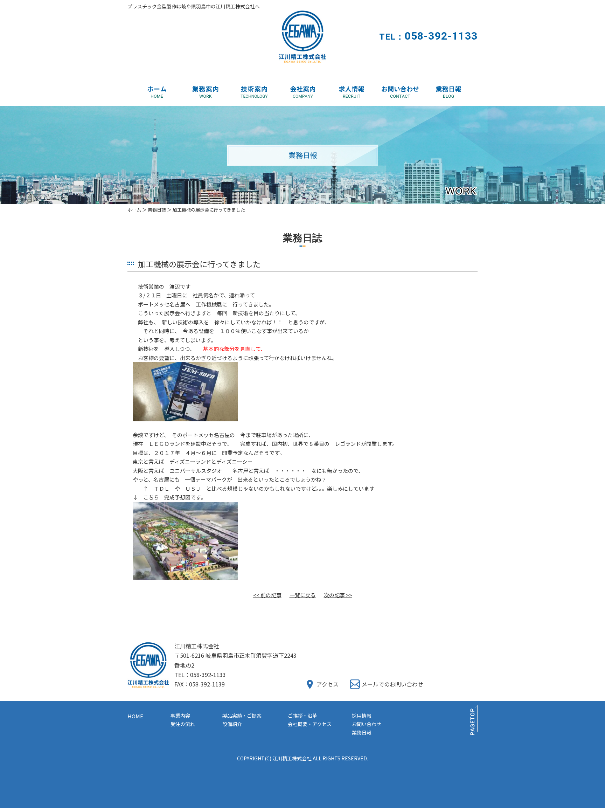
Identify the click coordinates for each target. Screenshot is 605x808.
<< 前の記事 (267, 595)
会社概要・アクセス (310, 723)
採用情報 (361, 715)
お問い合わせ (366, 723)
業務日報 (361, 732)
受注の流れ (183, 723)
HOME (135, 716)
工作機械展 (209, 304)
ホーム (134, 209)
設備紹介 (232, 723)
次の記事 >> (338, 595)
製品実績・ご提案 (242, 715)
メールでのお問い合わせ (392, 684)
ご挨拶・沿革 (302, 715)
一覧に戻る (303, 595)
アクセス (328, 684)
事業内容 (180, 715)
